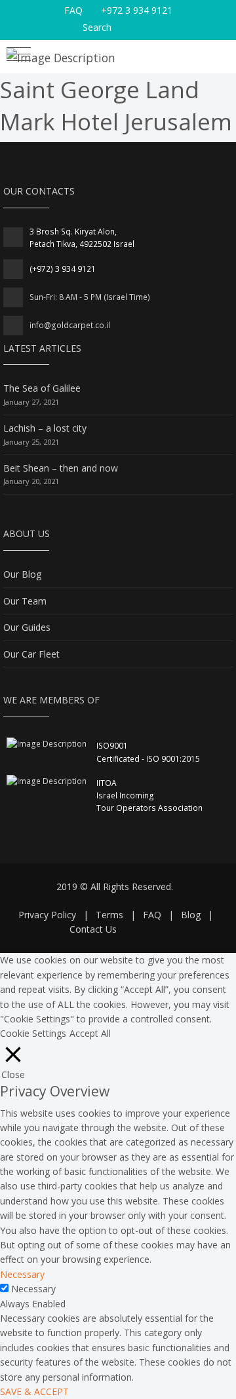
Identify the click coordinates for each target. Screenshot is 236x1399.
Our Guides (26, 627)
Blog (191, 914)
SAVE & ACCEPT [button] (34, 1391)
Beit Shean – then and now (60, 468)
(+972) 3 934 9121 (63, 268)
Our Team (25, 601)
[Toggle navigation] (18, 56)
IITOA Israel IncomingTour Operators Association (149, 795)
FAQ (73, 10)
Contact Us (93, 929)
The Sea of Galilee (42, 388)
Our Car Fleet (31, 654)
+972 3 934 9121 (136, 10)
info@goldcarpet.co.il (70, 325)
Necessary (33, 1288)
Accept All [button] (90, 1033)
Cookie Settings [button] (33, 1033)
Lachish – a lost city (45, 428)
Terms (109, 914)
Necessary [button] (22, 1274)
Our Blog (22, 574)
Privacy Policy (47, 914)
